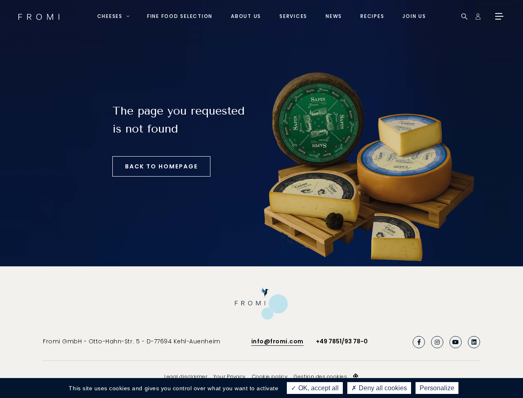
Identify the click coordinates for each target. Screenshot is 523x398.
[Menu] (498, 16)
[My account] (478, 16)
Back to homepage (161, 166)
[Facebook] (419, 342)
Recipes (372, 16)
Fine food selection (179, 16)
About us (246, 16)
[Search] (464, 16)
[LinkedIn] (474, 342)
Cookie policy (270, 376)
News (334, 16)
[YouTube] (455, 342)
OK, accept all (318, 388)
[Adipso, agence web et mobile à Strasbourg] (356, 376)
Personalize (437, 388)
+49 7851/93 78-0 (342, 341)
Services (293, 16)
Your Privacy (229, 376)
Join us (414, 16)
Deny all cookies (382, 388)
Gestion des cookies (320, 376)
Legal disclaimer (185, 376)
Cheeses (110, 16)
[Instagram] (437, 342)
